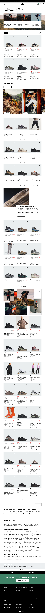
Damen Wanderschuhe (19, 516)
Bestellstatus (31, 587)
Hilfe (4, 593)
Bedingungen (18, 607)
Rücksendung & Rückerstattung (21, 587)
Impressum (18, 590)
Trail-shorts (12, 513)
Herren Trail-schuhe (6, 516)
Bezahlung (31, 590)
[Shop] (22, 4)
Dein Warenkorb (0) (32, 572)
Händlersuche (18, 593)
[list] (21, 33)
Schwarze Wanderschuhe (39, 513)
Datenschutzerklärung (7, 607)
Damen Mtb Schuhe (38, 516)
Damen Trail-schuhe (12, 511)
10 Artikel (6, 112)
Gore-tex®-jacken (31, 511)
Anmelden (11, 572)
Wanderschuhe (19, 511)
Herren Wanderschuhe (19, 513)
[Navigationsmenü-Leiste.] (1, 4)
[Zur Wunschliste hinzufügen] (14, 37)
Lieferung (5, 587)
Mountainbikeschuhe (27, 513)
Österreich (24, 611)
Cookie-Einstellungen (7, 604)
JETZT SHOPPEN (21, 216)
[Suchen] (40, 4)
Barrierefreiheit (31, 607)
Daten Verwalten (19, 604)
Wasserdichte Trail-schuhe (6, 513)
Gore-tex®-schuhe (25, 516)
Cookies (30, 604)
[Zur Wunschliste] (4, 4)
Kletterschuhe (25, 511)
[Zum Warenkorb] (43, 4)
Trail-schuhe (6, 511)
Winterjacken (31, 513)
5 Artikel (24, 112)
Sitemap (5, 590)
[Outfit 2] (31, 101)
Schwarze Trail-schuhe (38, 511)
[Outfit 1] (12, 101)
